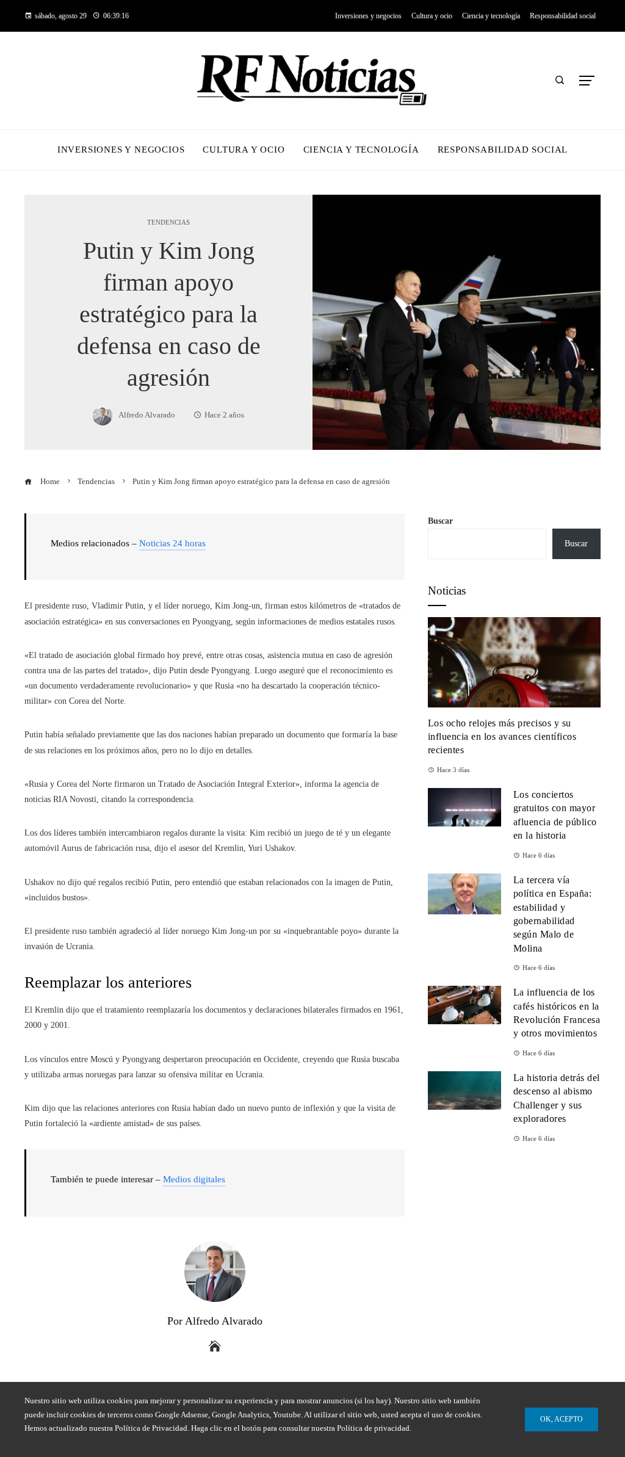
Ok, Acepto (561, 1419)
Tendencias (168, 222)
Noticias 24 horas (172, 543)
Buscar (440, 521)
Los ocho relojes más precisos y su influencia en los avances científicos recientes (502, 737)
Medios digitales (194, 1179)
